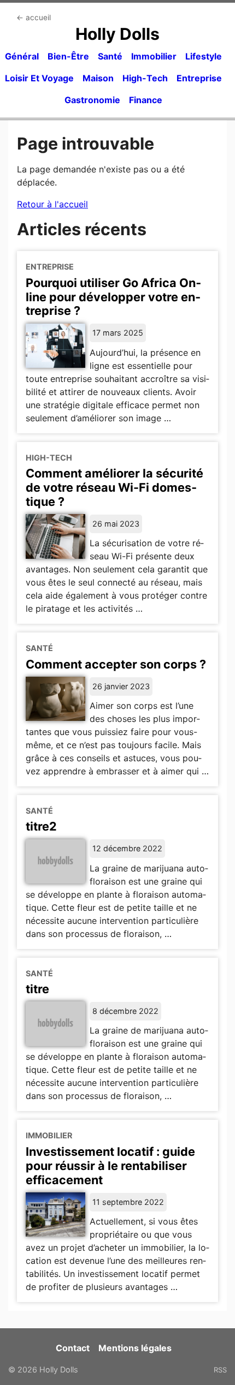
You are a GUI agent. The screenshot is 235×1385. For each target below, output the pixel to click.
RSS (220, 1369)
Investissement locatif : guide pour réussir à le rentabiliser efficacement (110, 1165)
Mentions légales (135, 1347)
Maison (98, 78)
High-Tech (145, 78)
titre (37, 989)
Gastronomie (92, 99)
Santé (110, 56)
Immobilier (154, 56)
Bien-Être (68, 56)
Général (22, 56)
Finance (145, 99)
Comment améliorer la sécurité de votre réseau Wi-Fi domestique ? (114, 487)
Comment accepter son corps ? (116, 664)
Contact (73, 1347)
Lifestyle (203, 56)
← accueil (33, 17)
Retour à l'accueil (52, 204)
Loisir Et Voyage (39, 78)
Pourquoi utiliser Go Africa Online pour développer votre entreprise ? (113, 297)
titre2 (41, 826)
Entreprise (199, 78)
